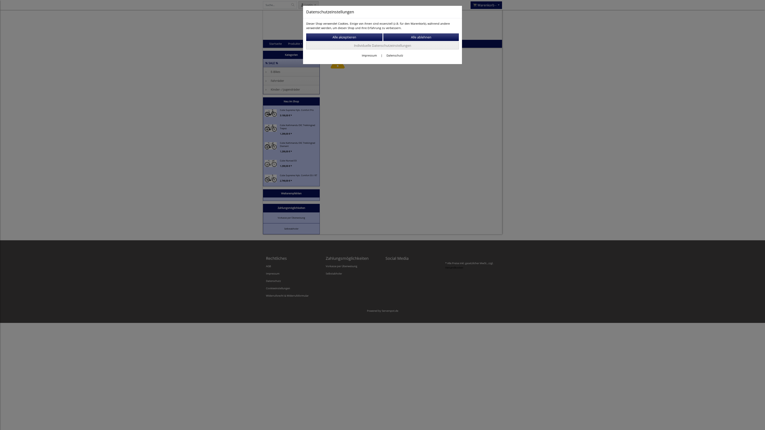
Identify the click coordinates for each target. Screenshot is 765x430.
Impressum (369, 55)
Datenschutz (394, 55)
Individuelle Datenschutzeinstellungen (382, 45)
